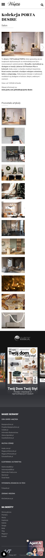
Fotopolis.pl (5, 488)
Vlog (3, 531)
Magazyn (5, 534)
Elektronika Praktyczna (9, 472)
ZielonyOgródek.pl (8, 435)
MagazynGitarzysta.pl (9, 451)
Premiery (5, 515)
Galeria (4, 523)
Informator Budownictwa (10, 432)
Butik (3, 528)
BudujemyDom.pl (7, 424)
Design (4, 526)
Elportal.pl (5, 475)
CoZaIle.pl (5, 430)
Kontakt (4, 536)
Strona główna (6, 512)
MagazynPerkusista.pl (9, 454)
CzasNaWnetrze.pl (8, 438)
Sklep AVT (12, 555)
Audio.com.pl (6, 448)
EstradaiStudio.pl (7, 456)
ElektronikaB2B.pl (7, 467)
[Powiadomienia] (4, 554)
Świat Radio (5, 478)
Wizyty (4, 517)
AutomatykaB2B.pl (8, 470)
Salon (4, 25)
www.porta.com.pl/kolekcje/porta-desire (17, 90)
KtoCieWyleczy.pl (7, 498)
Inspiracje (5, 520)
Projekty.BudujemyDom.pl (10, 427)
